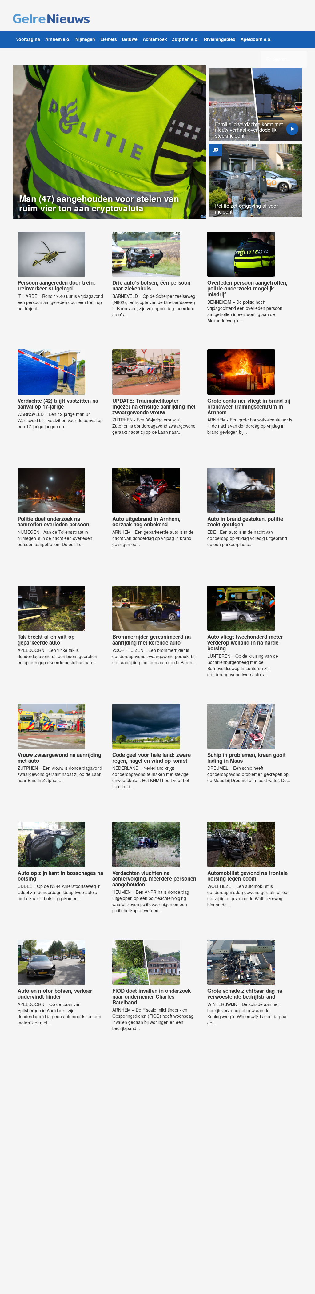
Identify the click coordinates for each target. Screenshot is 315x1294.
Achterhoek (155, 39)
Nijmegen (85, 39)
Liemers (108, 39)
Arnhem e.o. (57, 39)
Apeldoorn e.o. (256, 39)
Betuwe (130, 39)
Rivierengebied (220, 39)
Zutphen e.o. (185, 39)
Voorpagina (28, 39)
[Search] (268, 59)
